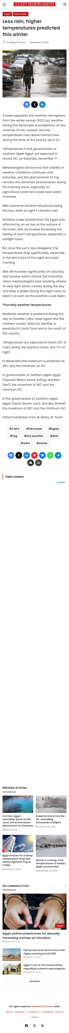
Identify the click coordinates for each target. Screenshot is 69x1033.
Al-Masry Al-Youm (16, 42)
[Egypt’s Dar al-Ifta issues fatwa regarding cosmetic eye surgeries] (12, 968)
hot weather (34, 436)
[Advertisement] (34, 634)
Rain (55, 436)
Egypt (7, 14)
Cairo (15, 429)
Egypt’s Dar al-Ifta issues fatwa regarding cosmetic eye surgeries (44, 966)
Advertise (20, 1011)
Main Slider (21, 14)
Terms (34, 1017)
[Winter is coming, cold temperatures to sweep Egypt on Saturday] (51, 846)
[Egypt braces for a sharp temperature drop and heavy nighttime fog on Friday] (18, 843)
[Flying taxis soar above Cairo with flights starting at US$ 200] (12, 954)
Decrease (35, 429)
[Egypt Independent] (34, 4)
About (9, 1011)
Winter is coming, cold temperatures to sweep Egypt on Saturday (50, 863)
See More (34, 981)
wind (26, 443)
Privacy (59, 1011)
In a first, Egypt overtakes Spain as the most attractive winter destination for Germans (18, 820)
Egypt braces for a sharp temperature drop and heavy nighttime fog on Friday (18, 860)
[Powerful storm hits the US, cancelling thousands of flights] (51, 804)
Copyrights (47, 1011)
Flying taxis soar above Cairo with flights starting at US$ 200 (44, 951)
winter (43, 443)
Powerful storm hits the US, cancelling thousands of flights (50, 819)
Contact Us (33, 1011)
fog (14, 436)
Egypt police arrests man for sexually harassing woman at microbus (31, 935)
